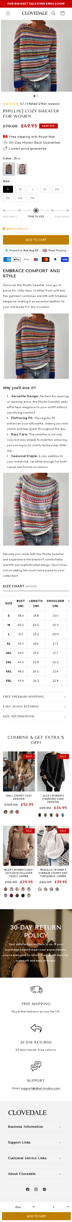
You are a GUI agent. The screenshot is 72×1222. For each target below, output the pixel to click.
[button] (8, 13)
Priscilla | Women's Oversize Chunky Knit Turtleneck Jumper (53, 873)
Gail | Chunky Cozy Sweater (19, 797)
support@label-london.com (40, 1088)
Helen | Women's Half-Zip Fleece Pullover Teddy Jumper (19, 873)
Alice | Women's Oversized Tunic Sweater (53, 798)
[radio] (9, 169)
